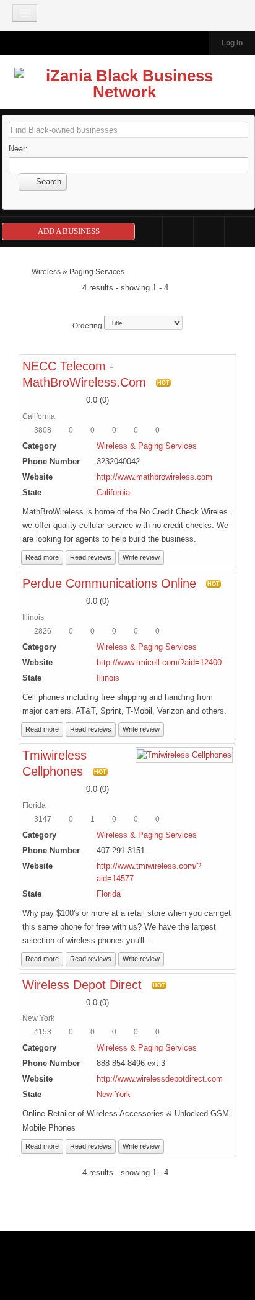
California (113, 492)
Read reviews (90, 557)
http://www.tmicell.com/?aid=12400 (159, 662)
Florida (109, 894)
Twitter (209, 232)
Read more (42, 557)
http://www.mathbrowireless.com (154, 477)
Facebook (178, 232)
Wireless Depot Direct (82, 985)
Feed (240, 232)
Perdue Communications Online (109, 583)
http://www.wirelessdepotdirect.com (160, 1078)
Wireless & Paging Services (147, 446)
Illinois (108, 678)
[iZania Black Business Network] (124, 86)
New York (114, 1094)
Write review (141, 557)
